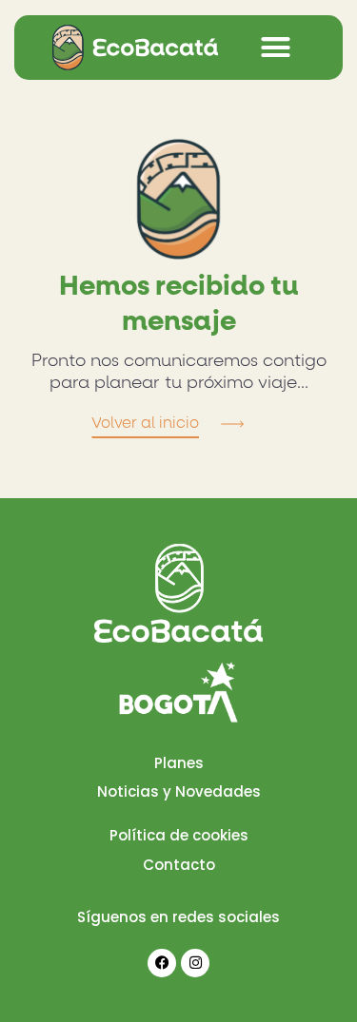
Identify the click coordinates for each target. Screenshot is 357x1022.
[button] (276, 47)
